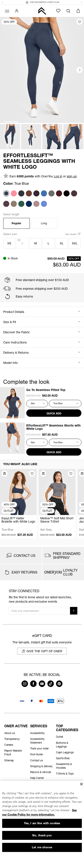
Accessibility (37, 733)
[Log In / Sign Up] (17, 11)
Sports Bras (63, 758)
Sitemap (9, 760)
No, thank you (42, 835)
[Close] (81, 784)
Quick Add (54, 413)
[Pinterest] (59, 686)
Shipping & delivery (41, 766)
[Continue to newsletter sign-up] (73, 611)
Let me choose (42, 847)
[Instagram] (25, 686)
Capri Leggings (65, 752)
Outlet (59, 736)
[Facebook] (33, 686)
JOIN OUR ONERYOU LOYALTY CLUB (44, 2)
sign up (72, 176)
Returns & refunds (40, 772)
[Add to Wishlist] (79, 22)
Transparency (12, 739)
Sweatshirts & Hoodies (64, 765)
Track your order (39, 748)
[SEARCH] (68, 11)
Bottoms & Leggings (62, 744)
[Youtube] (42, 686)
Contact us (36, 760)
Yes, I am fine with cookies (42, 823)
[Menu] (6, 11)
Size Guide (71, 234)
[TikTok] (50, 686)
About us (9, 733)
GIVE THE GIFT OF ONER (44, 651)
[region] (42, 818)
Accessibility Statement (37, 740)
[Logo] (42, 11)
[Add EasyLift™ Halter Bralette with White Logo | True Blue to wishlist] (32, 474)
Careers (8, 744)
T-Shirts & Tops (65, 773)
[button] (2, 2)
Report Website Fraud (13, 752)
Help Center (37, 778)
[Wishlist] (58, 10)
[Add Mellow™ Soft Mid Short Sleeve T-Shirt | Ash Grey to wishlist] (71, 474)
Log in (58, 176)
